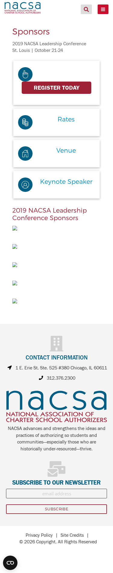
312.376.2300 (61, 378)
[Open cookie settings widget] (10, 563)
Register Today (56, 87)
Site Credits (72, 535)
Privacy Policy (39, 535)
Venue (66, 150)
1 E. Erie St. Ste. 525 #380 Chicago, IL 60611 (61, 368)
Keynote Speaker (66, 181)
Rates (66, 119)
